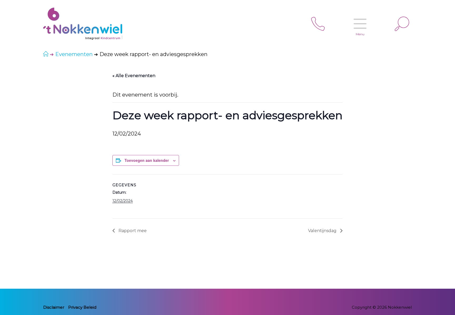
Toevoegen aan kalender (147, 160)
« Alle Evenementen (133, 75)
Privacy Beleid (82, 307)
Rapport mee (132, 230)
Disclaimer (53, 307)
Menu (360, 34)
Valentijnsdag (323, 230)
